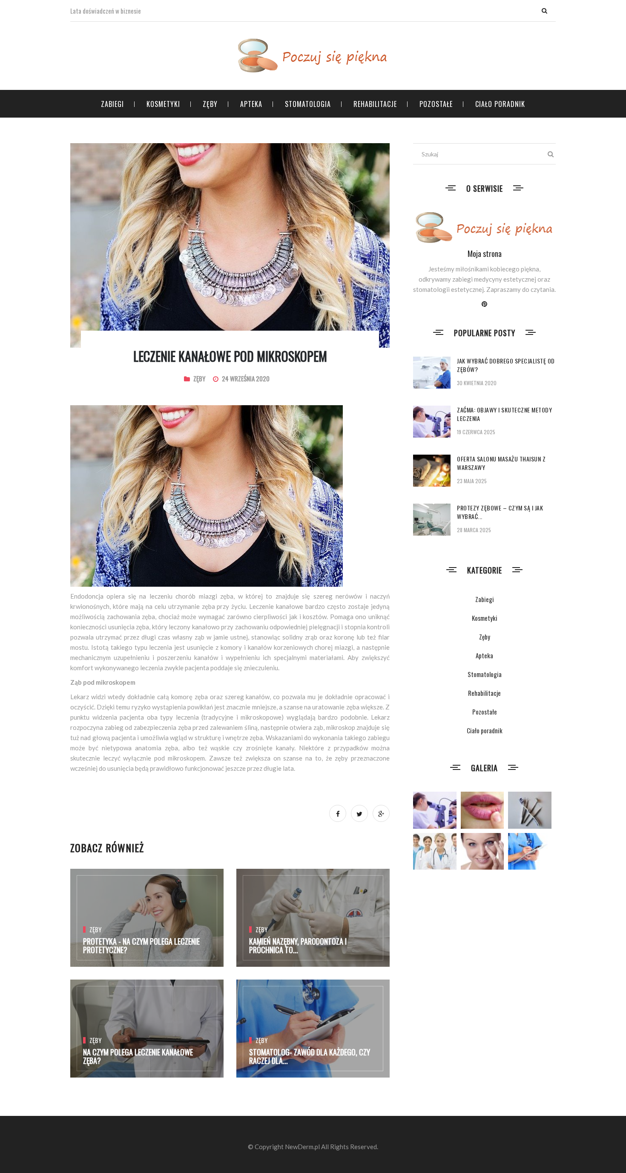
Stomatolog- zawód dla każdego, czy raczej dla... (309, 1056)
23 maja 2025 (472, 480)
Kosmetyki (163, 104)
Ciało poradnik (500, 104)
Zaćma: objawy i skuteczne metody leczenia (504, 414)
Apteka (251, 104)
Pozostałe (436, 104)
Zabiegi (112, 104)
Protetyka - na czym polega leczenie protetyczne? (141, 945)
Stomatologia (308, 104)
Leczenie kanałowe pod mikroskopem (230, 356)
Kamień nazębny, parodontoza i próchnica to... (298, 945)
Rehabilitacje (375, 104)
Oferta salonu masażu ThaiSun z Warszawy (501, 463)
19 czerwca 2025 (476, 431)
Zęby (210, 104)
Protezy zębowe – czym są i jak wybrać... (500, 512)
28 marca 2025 (474, 529)
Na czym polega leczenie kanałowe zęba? (138, 1056)
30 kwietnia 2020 (477, 382)
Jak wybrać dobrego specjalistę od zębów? (506, 365)
